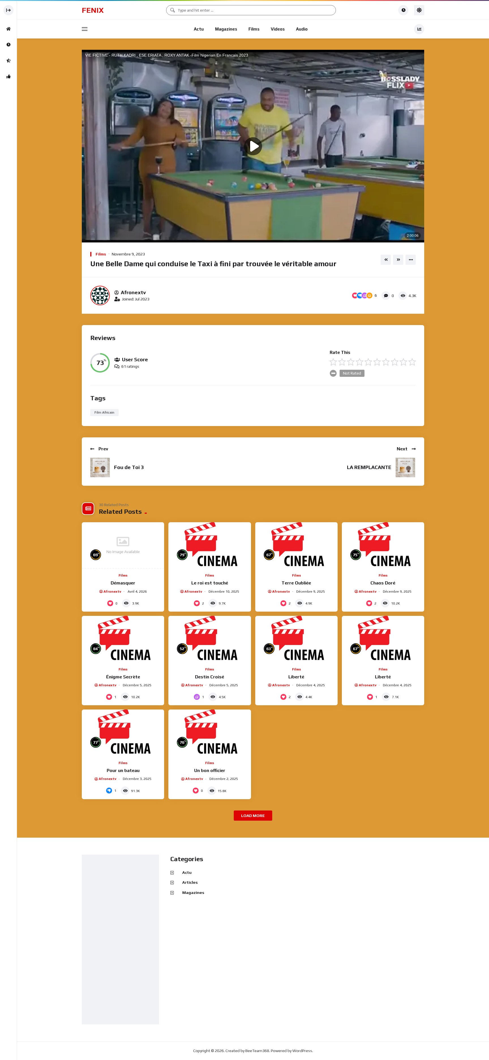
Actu (199, 29)
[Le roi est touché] (209, 545)
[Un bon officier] (209, 732)
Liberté (296, 677)
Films (253, 29)
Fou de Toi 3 (129, 467)
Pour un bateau (123, 770)
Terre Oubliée (296, 583)
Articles (190, 882)
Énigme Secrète (123, 677)
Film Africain (104, 412)
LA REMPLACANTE (369, 467)
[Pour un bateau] (123, 732)
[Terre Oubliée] (296, 545)
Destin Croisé (209, 677)
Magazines (226, 29)
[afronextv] (100, 295)
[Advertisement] (121, 940)
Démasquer (123, 583)
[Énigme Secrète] (123, 639)
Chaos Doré (382, 583)
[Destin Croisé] (209, 639)
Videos (278, 29)
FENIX (93, 10)
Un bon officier (209, 770)
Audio (302, 29)
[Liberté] (296, 639)
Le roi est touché (209, 583)
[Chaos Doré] (383, 545)
